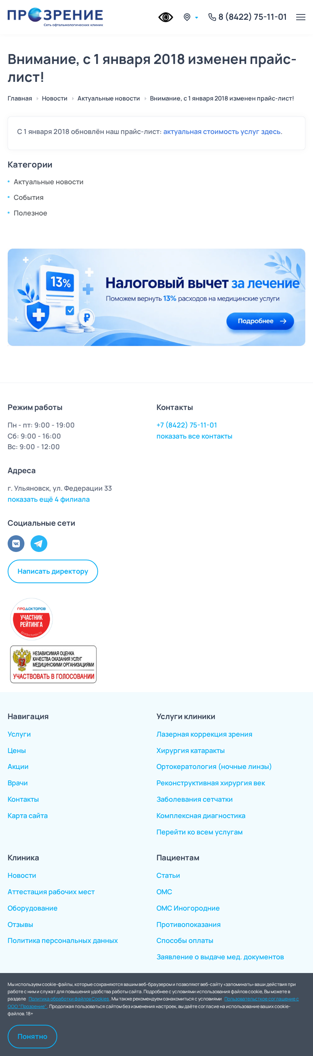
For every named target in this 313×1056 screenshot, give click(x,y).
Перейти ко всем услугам (199, 831)
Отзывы (20, 924)
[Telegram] (39, 543)
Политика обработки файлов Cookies (69, 998)
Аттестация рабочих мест (51, 891)
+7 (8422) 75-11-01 (186, 424)
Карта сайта (28, 815)
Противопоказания (188, 924)
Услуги (19, 734)
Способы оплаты (184, 940)
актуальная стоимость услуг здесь (222, 131)
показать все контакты (194, 435)
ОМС (164, 891)
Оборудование (33, 907)
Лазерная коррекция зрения (204, 734)
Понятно (32, 1036)
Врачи (18, 782)
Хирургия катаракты (190, 750)
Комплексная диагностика (200, 815)
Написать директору (53, 571)
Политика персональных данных (63, 940)
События (29, 197)
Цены (17, 750)
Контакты (23, 799)
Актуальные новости (49, 181)
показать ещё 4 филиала (49, 499)
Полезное (30, 212)
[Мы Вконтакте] (16, 543)
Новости (22, 875)
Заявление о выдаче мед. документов (220, 956)
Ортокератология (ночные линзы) (214, 766)
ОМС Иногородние (188, 907)
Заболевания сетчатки (194, 799)
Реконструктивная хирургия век (210, 782)
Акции (18, 766)
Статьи (168, 875)
